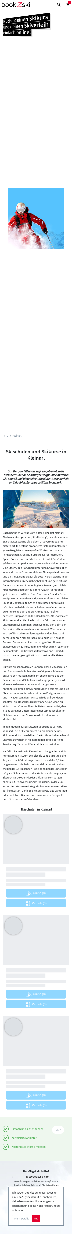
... (7, 435)
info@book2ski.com (37, 1176)
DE (57, 1129)
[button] (8, 509)
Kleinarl (16, 435)
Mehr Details (21, 1218)
